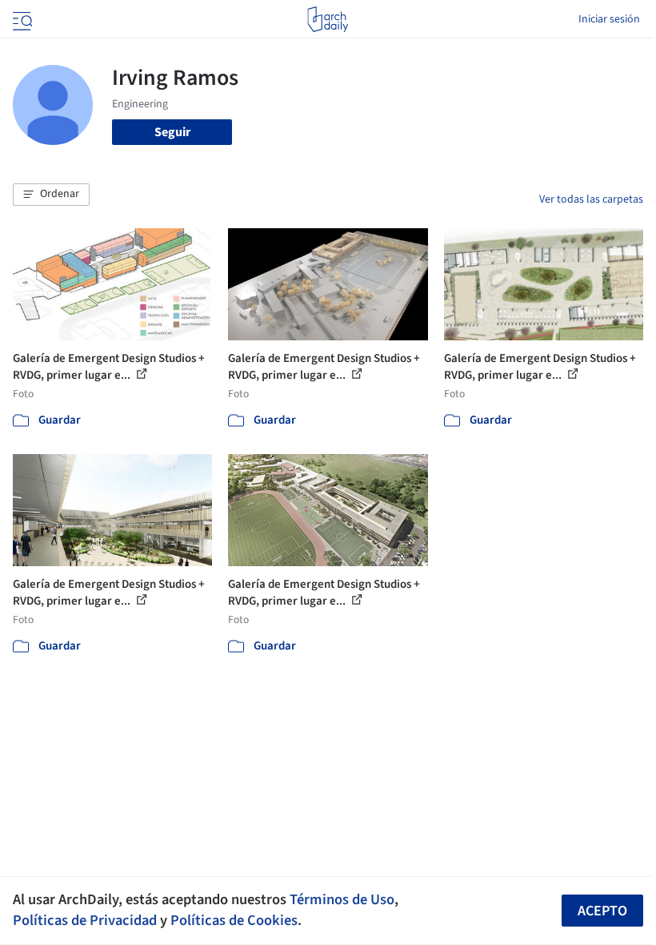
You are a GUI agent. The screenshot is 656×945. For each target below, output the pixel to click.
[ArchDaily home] (327, 19)
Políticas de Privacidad (85, 920)
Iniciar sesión (609, 19)
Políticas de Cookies (234, 920)
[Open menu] (21, 19)
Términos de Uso (342, 899)
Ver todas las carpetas (591, 199)
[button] (51, 194)
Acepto (602, 911)
